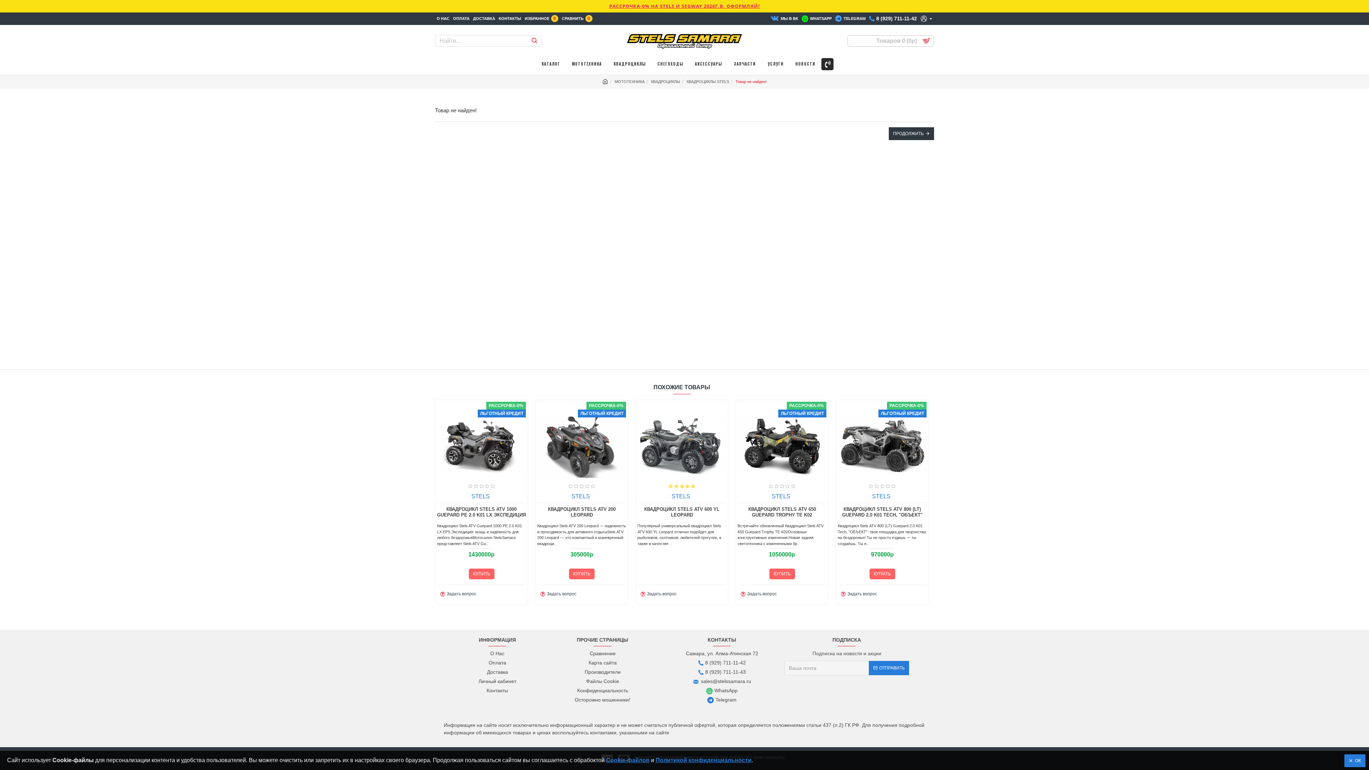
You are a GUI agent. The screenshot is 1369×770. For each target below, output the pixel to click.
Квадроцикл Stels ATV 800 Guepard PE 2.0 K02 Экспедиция (682, 512)
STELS (480, 496)
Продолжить (908, 133)
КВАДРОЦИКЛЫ (665, 81)
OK (1357, 760)
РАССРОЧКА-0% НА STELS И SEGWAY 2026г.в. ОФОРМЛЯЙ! (684, 6)
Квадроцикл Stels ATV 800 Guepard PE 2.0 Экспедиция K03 (882, 512)
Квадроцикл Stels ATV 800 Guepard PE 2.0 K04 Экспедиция (782, 512)
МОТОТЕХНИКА (630, 81)
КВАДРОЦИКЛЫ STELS (708, 81)
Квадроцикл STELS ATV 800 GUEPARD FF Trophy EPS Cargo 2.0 (481, 512)
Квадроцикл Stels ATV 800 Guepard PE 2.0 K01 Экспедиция (581, 512)
